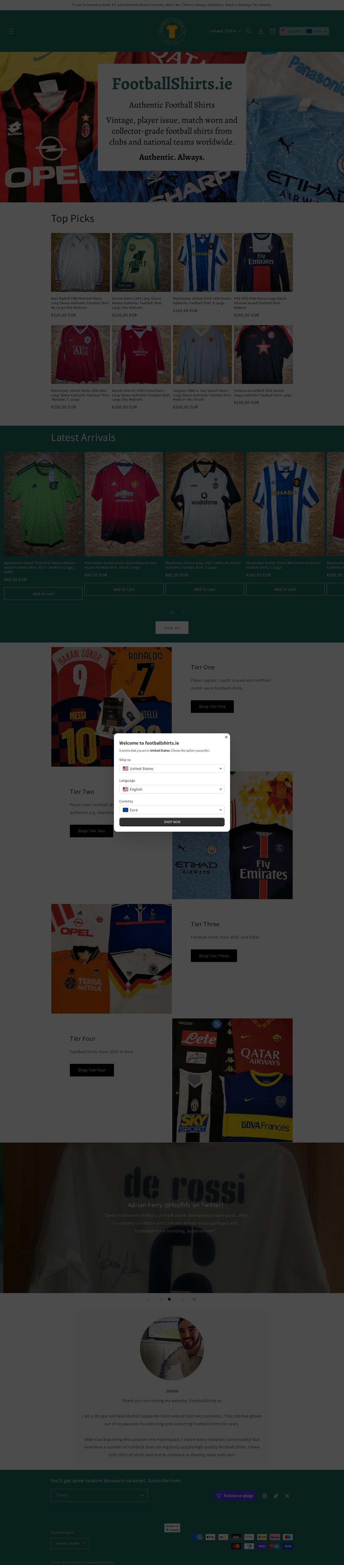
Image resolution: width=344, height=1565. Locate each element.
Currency (126, 801)
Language (127, 780)
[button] (172, 768)
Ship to (125, 760)
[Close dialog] (226, 737)
